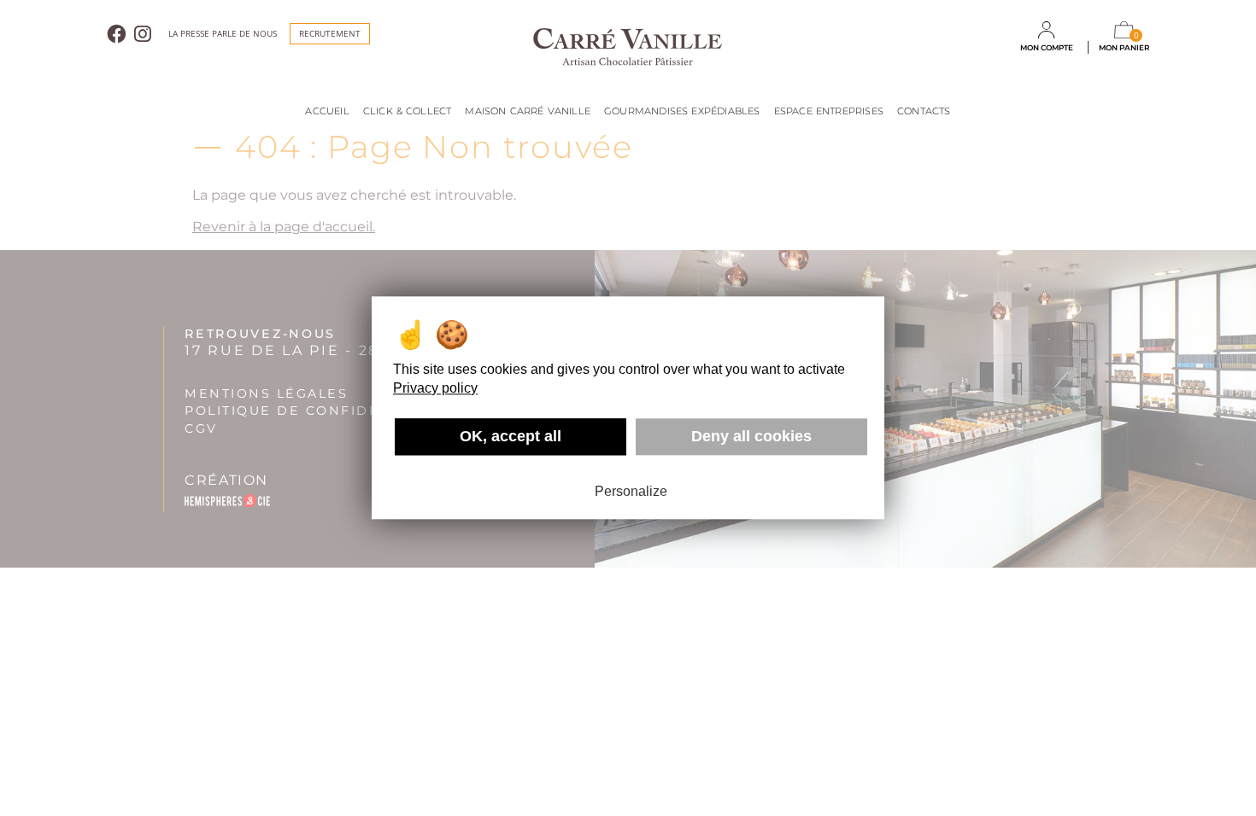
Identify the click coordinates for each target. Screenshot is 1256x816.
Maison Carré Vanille (527, 111)
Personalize (631, 491)
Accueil (327, 111)
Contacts (924, 111)
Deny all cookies (751, 436)
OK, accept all (510, 436)
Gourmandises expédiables (682, 111)
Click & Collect (407, 111)
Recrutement (330, 33)
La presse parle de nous (222, 33)
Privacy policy (435, 388)
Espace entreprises (828, 111)
